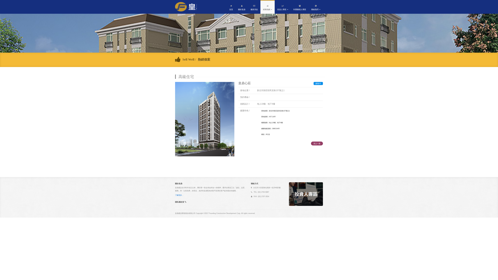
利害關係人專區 (299, 9)
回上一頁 (317, 143)
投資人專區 (282, 9)
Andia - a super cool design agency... (186, 7)
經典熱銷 (267, 9)
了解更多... (179, 195)
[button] (180, 202)
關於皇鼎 (241, 9)
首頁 (231, 9)
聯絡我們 (315, 9)
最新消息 (254, 9)
